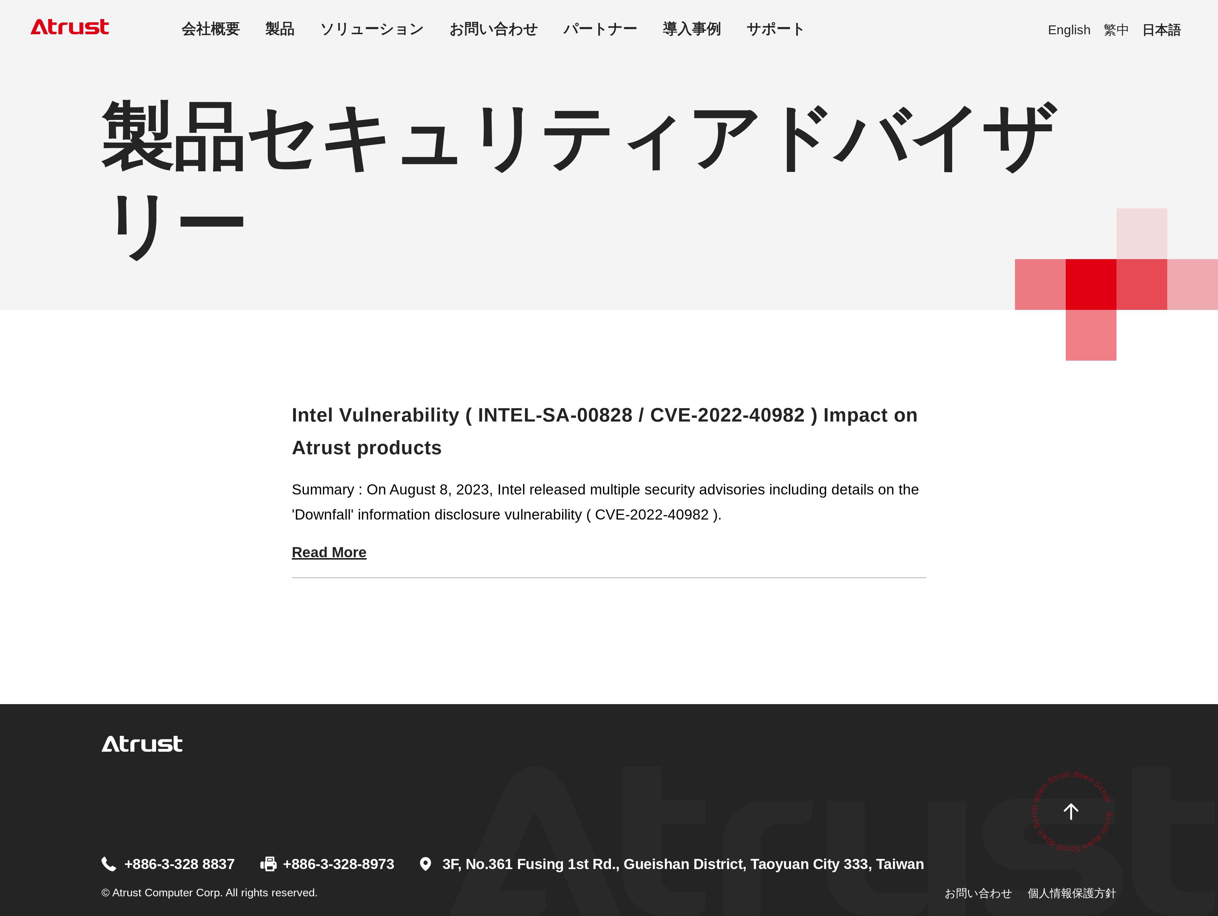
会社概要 (211, 28)
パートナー (601, 28)
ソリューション (372, 28)
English (1069, 30)
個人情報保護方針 (1072, 893)
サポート (776, 28)
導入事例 (692, 28)
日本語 (1161, 30)
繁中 (1116, 30)
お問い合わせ (493, 28)
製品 (280, 28)
